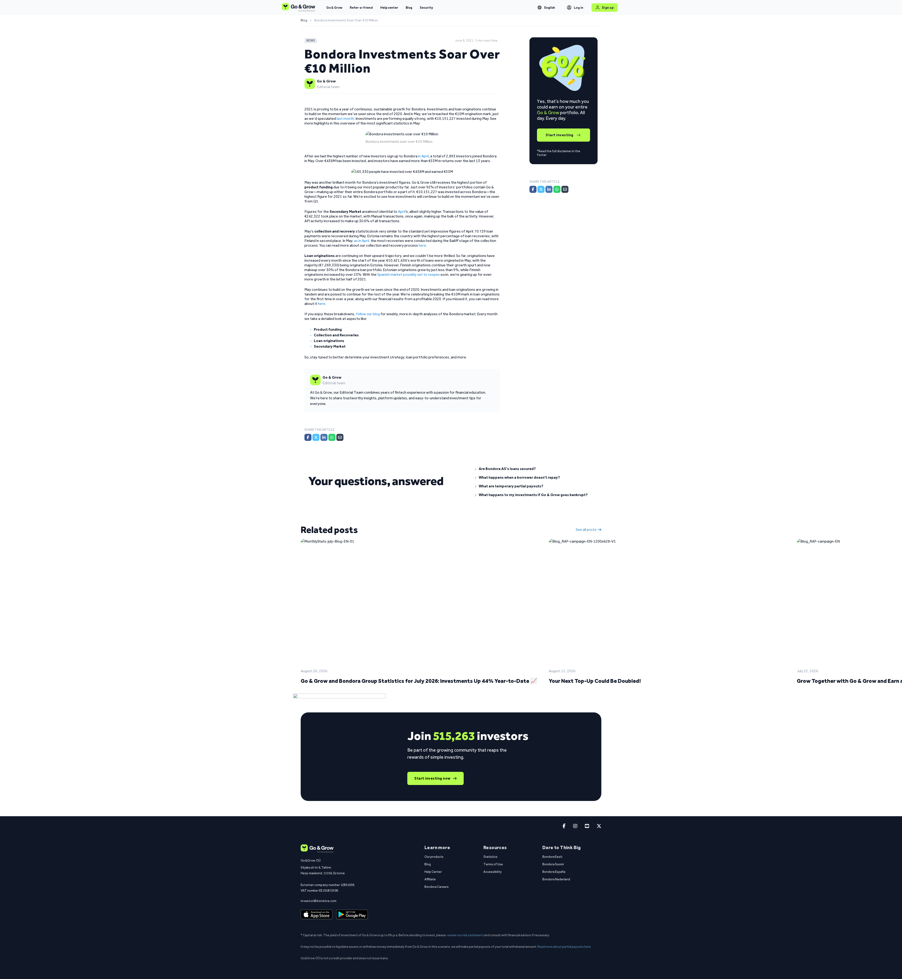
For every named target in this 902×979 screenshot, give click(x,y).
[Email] (339, 437)
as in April (361, 240)
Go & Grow (334, 7)
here (422, 245)
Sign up (608, 7)
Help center (389, 7)
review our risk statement (465, 935)
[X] (315, 437)
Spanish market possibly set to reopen (408, 274)
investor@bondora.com (319, 901)
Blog (409, 7)
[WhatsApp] (331, 437)
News (310, 41)
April (401, 211)
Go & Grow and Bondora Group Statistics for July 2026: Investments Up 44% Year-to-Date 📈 (419, 680)
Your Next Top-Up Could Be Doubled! (595, 680)
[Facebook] (307, 437)
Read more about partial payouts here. (564, 946)
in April (423, 156)
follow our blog (368, 314)
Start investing (559, 135)
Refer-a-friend (361, 7)
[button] (534, 468)
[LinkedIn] (323, 437)
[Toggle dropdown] (539, 7)
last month (345, 118)
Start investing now (432, 778)
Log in (578, 7)
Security (426, 7)
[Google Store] (352, 914)
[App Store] (316, 914)
